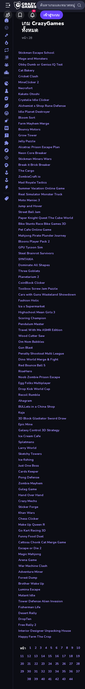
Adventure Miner (30, 572)
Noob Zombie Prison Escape (39, 377)
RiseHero (25, 371)
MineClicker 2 (28, 82)
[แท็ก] (6, 198)
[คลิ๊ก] (6, 120)
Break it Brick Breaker (34, 165)
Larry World (27, 448)
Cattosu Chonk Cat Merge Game (42, 542)
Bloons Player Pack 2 (33, 241)
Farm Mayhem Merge (33, 123)
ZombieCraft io (29, 177)
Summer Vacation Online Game (41, 188)
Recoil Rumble (29, 395)
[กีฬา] (6, 105)
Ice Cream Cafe (29, 436)
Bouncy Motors (29, 129)
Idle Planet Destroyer (34, 112)
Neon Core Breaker (32, 153)
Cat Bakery (26, 70)
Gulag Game (27, 489)
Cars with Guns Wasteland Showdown (47, 295)
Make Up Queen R (31, 525)
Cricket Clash (28, 76)
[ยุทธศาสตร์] (6, 165)
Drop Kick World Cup (34, 389)
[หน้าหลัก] (6, 20)
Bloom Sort (26, 118)
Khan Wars (26, 513)
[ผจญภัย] (6, 150)
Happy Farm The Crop (34, 637)
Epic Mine (25, 424)
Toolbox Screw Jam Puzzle (38, 289)
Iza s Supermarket (31, 306)
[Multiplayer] (6, 65)
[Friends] (7, 14)
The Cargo (26, 171)
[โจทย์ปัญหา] (6, 135)
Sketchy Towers (30, 454)
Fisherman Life (29, 607)
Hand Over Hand (30, 495)
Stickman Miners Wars (34, 159)
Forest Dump (27, 578)
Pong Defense (28, 477)
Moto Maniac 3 (29, 200)
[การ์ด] (6, 98)
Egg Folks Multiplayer (34, 383)
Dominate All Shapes (34, 265)
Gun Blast (25, 348)
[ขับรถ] (6, 113)
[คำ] (6, 128)
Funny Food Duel (31, 536)
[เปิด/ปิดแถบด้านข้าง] (8, 5)
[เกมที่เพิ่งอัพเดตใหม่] (6, 50)
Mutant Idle (26, 595)
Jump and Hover (30, 206)
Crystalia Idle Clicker (33, 100)
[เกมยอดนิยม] (6, 42)
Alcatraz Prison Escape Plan (39, 147)
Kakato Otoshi (28, 94)
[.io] (6, 83)
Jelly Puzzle (26, 141)
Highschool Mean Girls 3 (36, 312)
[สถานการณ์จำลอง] (6, 172)
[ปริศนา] (6, 143)
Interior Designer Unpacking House (44, 631)
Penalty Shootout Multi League (41, 353)
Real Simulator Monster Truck (40, 194)
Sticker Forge (28, 507)
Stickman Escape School (36, 53)
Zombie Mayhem (30, 483)
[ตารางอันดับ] (6, 72)
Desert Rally (27, 613)
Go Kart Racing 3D (32, 530)
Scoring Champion (32, 318)
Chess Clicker (28, 519)
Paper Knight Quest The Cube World (45, 218)
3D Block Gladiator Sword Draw (42, 418)
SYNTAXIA (25, 259)
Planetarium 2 (28, 277)
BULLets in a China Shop (36, 407)
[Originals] (6, 57)
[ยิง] (6, 157)
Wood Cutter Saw (31, 336)
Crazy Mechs (27, 501)
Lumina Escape (29, 589)
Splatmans (26, 442)
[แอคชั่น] (6, 187)
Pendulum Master (31, 324)
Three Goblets (29, 271)
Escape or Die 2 (29, 548)
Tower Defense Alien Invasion (40, 601)
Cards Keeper (28, 471)
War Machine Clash (32, 566)
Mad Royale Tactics (32, 182)
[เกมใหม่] (6, 35)
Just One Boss (28, 466)
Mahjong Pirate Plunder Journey (42, 236)
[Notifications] (32, 14)
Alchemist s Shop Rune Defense (42, 106)
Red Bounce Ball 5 (31, 365)
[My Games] (20, 14)
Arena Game (27, 560)
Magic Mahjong (29, 554)
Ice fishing (26, 460)
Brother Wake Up (31, 584)
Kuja (21, 412)
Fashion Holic (28, 300)
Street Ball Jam (29, 212)
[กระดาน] (6, 91)
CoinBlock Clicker (31, 283)
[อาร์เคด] (6, 180)
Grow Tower (27, 135)
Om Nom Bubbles (31, 342)
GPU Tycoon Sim (30, 247)
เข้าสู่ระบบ (52, 15)
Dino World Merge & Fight (38, 359)
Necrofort (25, 88)
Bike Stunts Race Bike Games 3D (42, 224)
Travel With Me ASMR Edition (40, 330)
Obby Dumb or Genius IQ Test (40, 64)
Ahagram (25, 401)
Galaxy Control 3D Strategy (38, 430)
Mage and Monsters (33, 59)
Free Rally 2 (27, 625)
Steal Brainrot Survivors (36, 253)
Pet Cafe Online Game (34, 230)
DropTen (24, 619)
